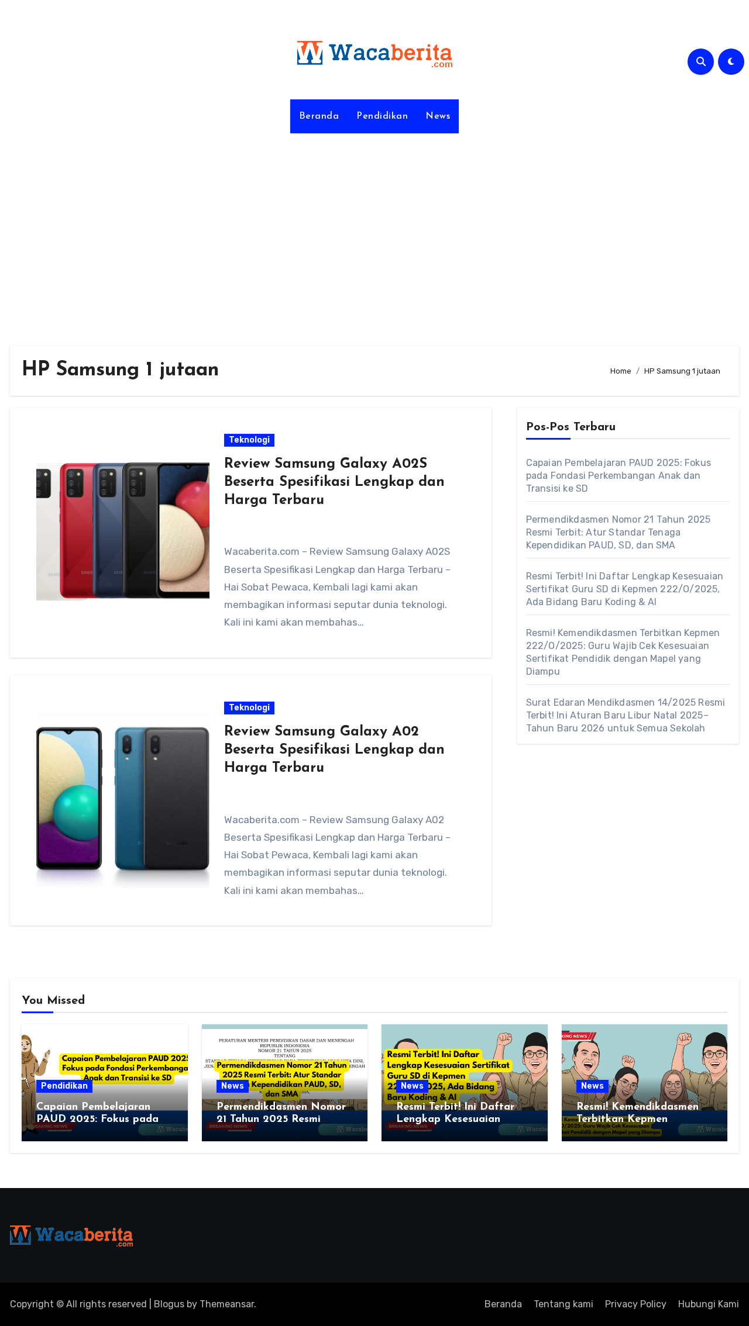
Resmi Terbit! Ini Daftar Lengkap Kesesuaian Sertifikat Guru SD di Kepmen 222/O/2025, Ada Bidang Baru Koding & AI (625, 589)
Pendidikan (382, 116)
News (437, 116)
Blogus (169, 1304)
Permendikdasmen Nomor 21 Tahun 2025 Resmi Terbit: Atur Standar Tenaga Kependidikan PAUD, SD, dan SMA (618, 532)
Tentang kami (563, 1304)
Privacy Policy (635, 1304)
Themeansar (227, 1304)
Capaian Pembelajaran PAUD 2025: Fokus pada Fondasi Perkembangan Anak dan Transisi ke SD (618, 475)
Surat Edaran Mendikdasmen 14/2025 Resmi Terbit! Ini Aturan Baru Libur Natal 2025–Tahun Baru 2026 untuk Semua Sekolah (626, 715)
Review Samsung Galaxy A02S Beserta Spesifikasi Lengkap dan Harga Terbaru (334, 482)
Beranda (319, 116)
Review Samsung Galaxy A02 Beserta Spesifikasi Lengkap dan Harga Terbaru (334, 750)
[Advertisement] (374, 233)
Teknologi (249, 440)
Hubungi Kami (708, 1304)
